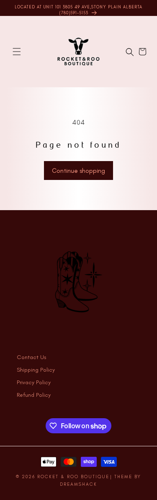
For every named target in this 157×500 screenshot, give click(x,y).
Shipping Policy (36, 369)
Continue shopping (78, 170)
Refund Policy (34, 394)
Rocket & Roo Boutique (73, 476)
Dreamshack (78, 484)
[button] (17, 51)
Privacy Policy (34, 382)
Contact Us (31, 357)
